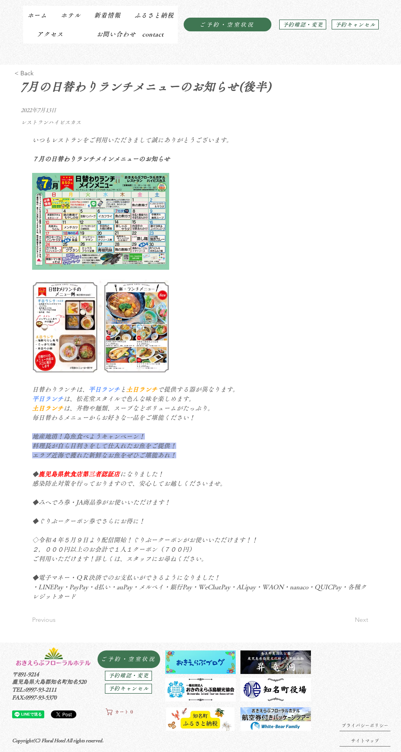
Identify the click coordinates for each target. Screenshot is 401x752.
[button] (70, 15)
